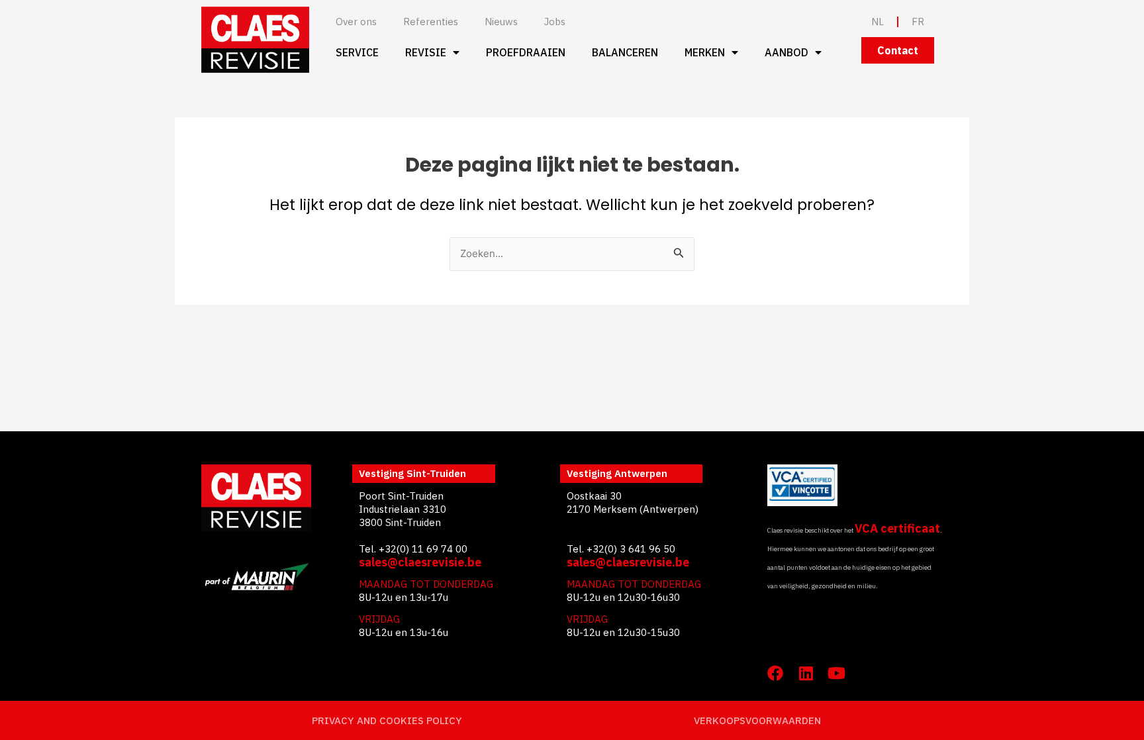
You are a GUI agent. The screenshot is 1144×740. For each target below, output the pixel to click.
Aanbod (786, 52)
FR (918, 21)
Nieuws (501, 21)
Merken (705, 52)
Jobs (554, 21)
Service (357, 52)
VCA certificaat (897, 528)
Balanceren (625, 52)
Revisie (425, 52)
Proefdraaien (525, 52)
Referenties (430, 21)
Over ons (356, 21)
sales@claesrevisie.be (420, 562)
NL (877, 21)
